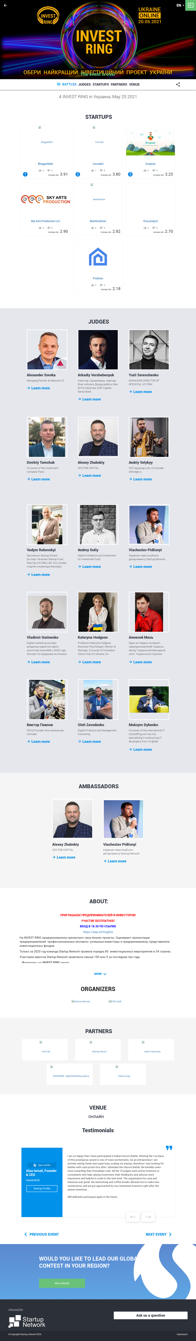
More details (62, 1283)
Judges (84, 84)
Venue (134, 84)
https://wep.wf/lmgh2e (98, 932)
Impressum (182, 1334)
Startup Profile (42, 1188)
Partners (119, 84)
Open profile (44, 1165)
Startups (101, 84)
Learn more (38, 388)
